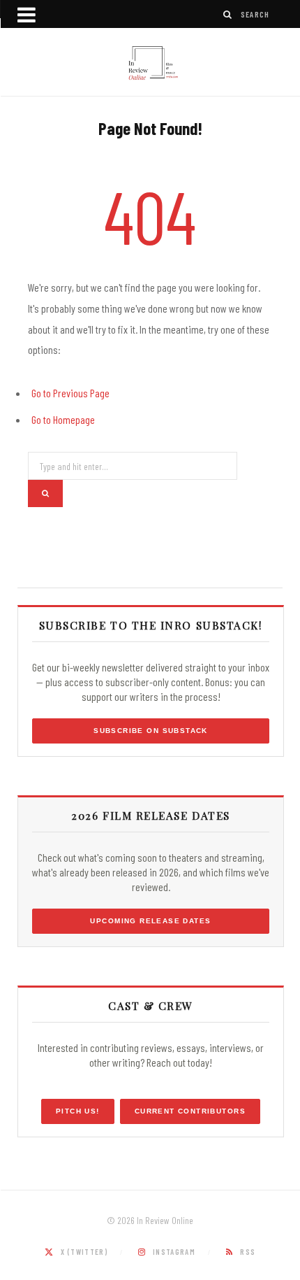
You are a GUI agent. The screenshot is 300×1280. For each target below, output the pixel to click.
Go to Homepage (63, 419)
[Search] (228, 14)
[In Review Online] (150, 63)
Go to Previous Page (70, 392)
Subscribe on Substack (150, 730)
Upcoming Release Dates (150, 921)
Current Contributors (190, 1111)
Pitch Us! (78, 1111)
